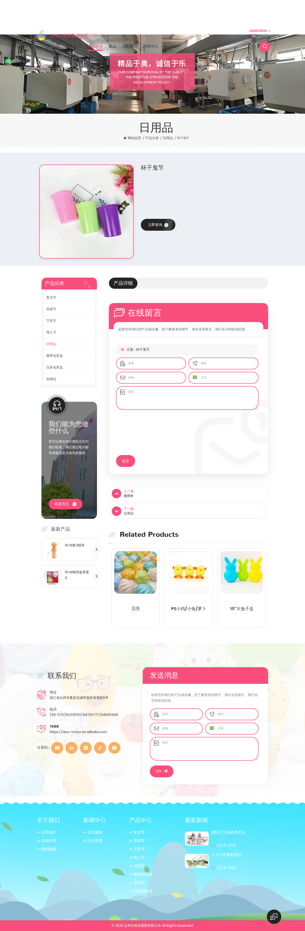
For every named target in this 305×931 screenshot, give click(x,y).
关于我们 (129, 46)
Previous (103, 589)
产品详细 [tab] (123, 283)
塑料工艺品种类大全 (228, 833)
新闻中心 (150, 46)
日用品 (168, 138)
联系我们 (171, 46)
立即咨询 (155, 224)
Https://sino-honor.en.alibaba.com (78, 732)
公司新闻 (94, 832)
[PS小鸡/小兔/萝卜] (135, 572)
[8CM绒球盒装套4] (53, 576)
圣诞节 (51, 309)
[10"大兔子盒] (188, 572)
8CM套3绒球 (74, 545)
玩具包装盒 (54, 367)
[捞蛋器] (241, 572)
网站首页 (74, 46)
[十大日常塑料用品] (197, 861)
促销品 (51, 379)
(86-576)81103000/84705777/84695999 (84, 715)
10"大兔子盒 (188, 609)
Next (274, 589)
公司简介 (48, 832)
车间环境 (48, 840)
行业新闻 (94, 840)
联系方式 (62, 504)
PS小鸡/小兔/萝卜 (135, 609)
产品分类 (95, 46)
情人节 (51, 332)
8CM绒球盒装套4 (77, 575)
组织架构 (48, 849)
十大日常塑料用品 (226, 855)
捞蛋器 (241, 609)
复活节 (51, 297)
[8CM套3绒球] (53, 549)
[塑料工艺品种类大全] (197, 839)
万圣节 (51, 320)
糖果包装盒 (54, 355)
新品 (112, 46)
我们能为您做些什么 (69, 427)
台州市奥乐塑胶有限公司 (73, 35)
